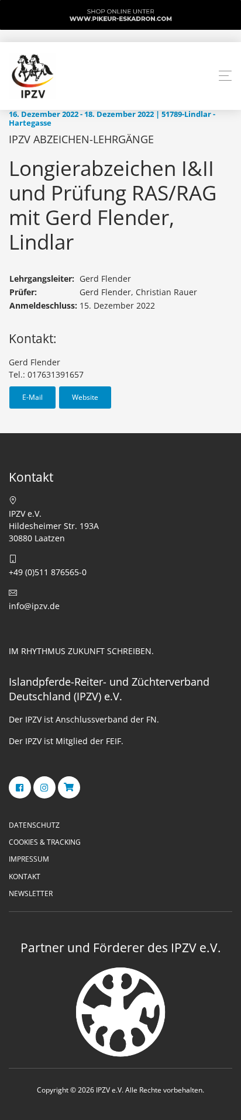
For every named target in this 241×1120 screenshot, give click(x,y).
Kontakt (24, 877)
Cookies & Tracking (45, 842)
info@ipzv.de (34, 605)
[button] (225, 76)
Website (85, 397)
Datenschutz (34, 825)
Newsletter (31, 893)
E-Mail (32, 397)
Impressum (29, 859)
